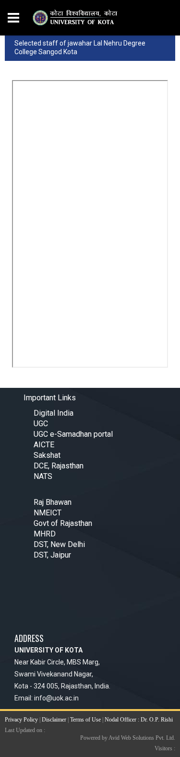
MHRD (45, 533)
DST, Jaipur (52, 554)
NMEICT (47, 512)
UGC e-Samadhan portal (73, 434)
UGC (41, 423)
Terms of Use (85, 719)
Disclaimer (54, 719)
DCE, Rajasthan (59, 465)
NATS (43, 476)
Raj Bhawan (53, 502)
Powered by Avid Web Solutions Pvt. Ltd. (127, 737)
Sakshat (47, 455)
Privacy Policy (21, 719)
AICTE (44, 444)
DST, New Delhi (59, 544)
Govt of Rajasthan (63, 523)
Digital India (53, 413)
